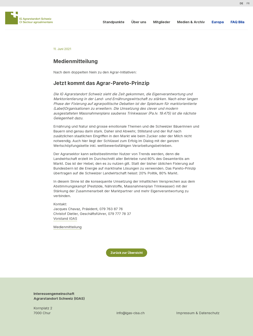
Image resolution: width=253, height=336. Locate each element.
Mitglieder (161, 22)
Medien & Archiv (191, 22)
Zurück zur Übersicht (126, 252)
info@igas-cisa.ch (131, 313)
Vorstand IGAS (65, 218)
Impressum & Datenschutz (197, 313)
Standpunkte (113, 22)
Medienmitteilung (67, 227)
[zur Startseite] (29, 18)
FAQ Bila (237, 22)
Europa (218, 22)
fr (248, 3)
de (241, 3)
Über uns (138, 22)
